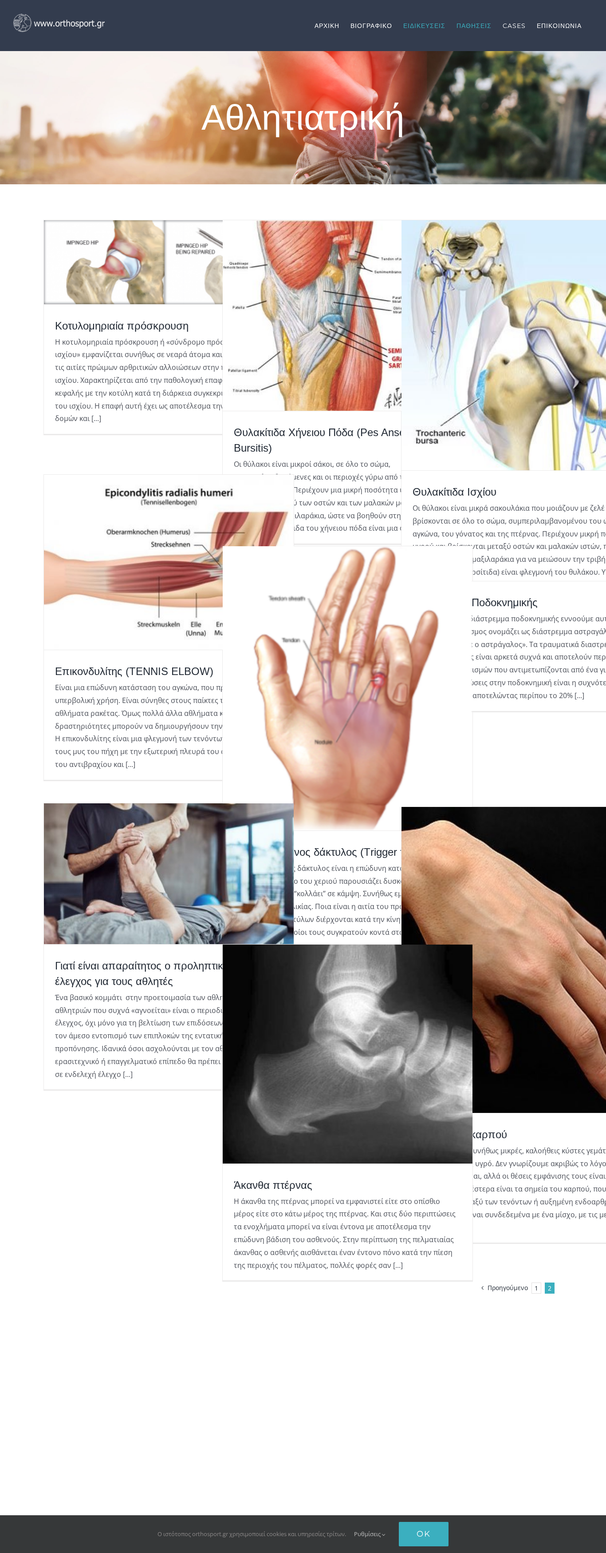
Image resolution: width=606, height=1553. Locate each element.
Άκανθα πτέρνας (273, 1185)
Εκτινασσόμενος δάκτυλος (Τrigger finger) (332, 852)
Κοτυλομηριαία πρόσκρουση (122, 326)
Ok (424, 1534)
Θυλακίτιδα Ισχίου (454, 492)
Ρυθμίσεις (368, 1534)
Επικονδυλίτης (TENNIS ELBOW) (134, 671)
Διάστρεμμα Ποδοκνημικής (475, 602)
